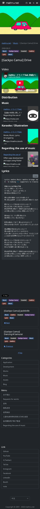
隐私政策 (6, 408)
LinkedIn (6, 478)
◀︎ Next (7, 323)
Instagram (7, 469)
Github (6, 451)
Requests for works (11, 399)
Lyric (4, 54)
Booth (5, 482)
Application (7, 362)
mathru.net (6, 43)
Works (5, 371)
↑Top (20, 353)
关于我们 (6, 395)
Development (8, 367)
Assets (5, 380)
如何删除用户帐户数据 (11, 421)
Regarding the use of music (14, 425)
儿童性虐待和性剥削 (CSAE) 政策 (15, 416)
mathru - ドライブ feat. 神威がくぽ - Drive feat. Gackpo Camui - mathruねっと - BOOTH (13, 136)
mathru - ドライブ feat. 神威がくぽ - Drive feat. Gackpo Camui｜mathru (13, 112)
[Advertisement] (20, 277)
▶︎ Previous (8, 346)
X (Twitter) (7, 460)
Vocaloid (23, 51)
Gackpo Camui (13, 51)
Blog (5, 384)
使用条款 (6, 412)
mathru (31, 51)
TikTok (5, 464)
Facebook (7, 473)
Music (15, 43)
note (5, 486)
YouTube (6, 456)
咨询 (5, 403)
